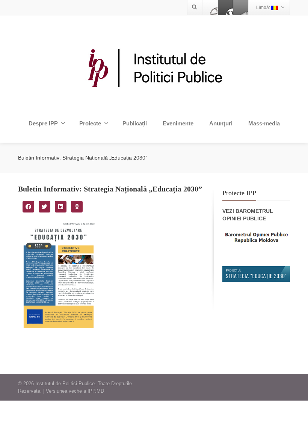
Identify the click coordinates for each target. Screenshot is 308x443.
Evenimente (178, 123)
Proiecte (90, 123)
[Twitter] (225, 7)
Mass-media (264, 123)
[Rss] (240, 7)
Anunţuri (221, 123)
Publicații (134, 123)
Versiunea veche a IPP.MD (75, 391)
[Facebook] (209, 7)
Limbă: (263, 7)
